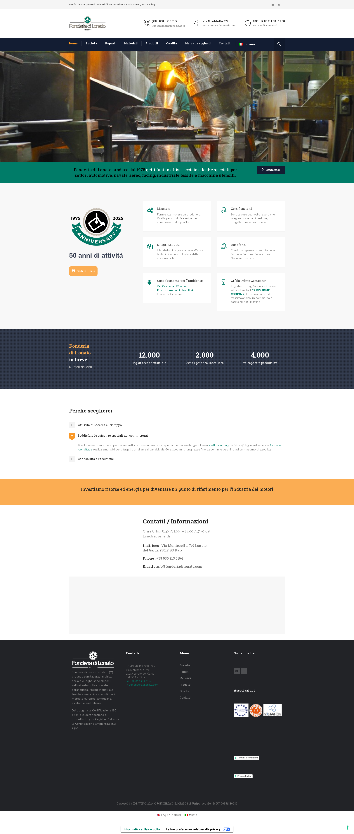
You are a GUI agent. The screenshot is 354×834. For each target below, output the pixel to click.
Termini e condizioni (247, 757)
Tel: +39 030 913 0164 (139, 681)
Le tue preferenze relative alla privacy (193, 829)
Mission (163, 209)
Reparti (110, 43)
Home (73, 43)
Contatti (225, 43)
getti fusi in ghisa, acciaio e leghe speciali (188, 169)
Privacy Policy (244, 776)
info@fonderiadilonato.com (168, 25)
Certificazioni (241, 209)
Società (91, 43)
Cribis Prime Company (248, 281)
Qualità (171, 43)
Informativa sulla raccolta (142, 829)
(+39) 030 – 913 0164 (165, 21)
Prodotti (152, 43)
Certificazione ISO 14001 (172, 286)
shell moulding (219, 445)
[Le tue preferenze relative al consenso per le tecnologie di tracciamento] (347, 827)
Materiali (131, 43)
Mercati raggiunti (198, 43)
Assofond (238, 245)
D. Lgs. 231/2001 (169, 245)
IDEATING (139, 803)
